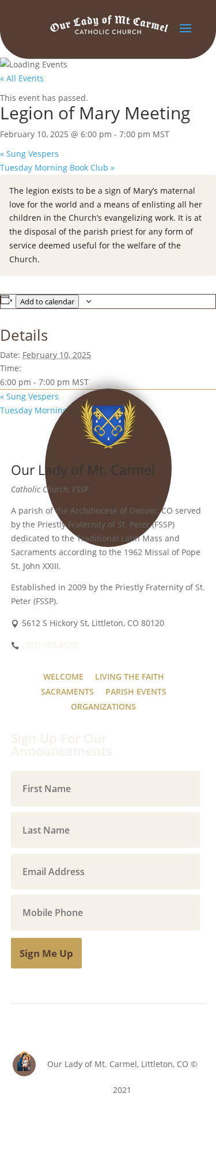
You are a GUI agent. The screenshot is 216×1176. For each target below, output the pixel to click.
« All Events (22, 78)
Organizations (103, 706)
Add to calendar (47, 301)
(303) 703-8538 (50, 644)
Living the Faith (129, 676)
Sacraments (67, 691)
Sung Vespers (29, 153)
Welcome (63, 676)
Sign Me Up (46, 953)
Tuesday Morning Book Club (57, 167)
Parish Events (135, 691)
